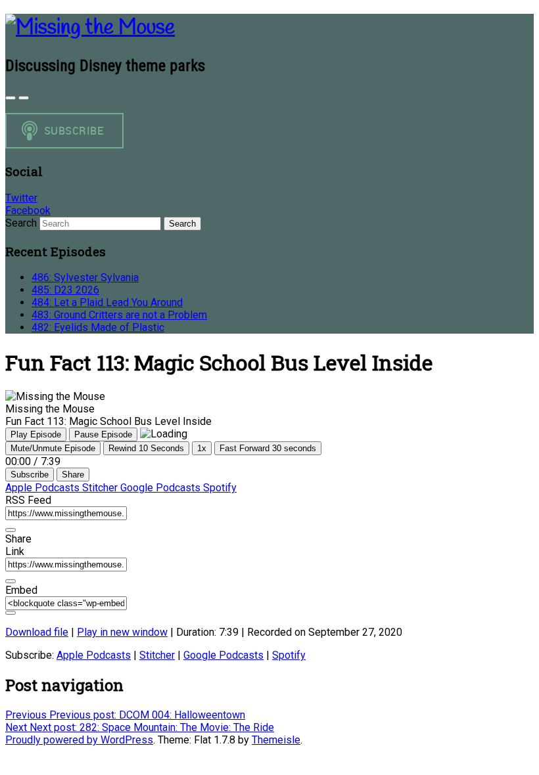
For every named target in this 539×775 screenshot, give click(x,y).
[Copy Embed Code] (10, 613)
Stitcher (101, 487)
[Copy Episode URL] (10, 581)
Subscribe (30, 474)
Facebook (28, 210)
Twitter (21, 198)
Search (21, 223)
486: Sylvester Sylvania (85, 277)
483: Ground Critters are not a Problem (119, 315)
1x (201, 448)
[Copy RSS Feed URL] (10, 530)
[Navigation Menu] (23, 98)
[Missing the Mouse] (90, 28)
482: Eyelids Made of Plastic (98, 327)
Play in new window (122, 632)
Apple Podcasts (43, 487)
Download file (36, 632)
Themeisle (276, 740)
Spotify (220, 487)
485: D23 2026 (65, 290)
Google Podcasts (161, 487)
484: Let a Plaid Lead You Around (107, 302)
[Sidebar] (10, 98)
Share (73, 474)
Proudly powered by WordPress (79, 740)
